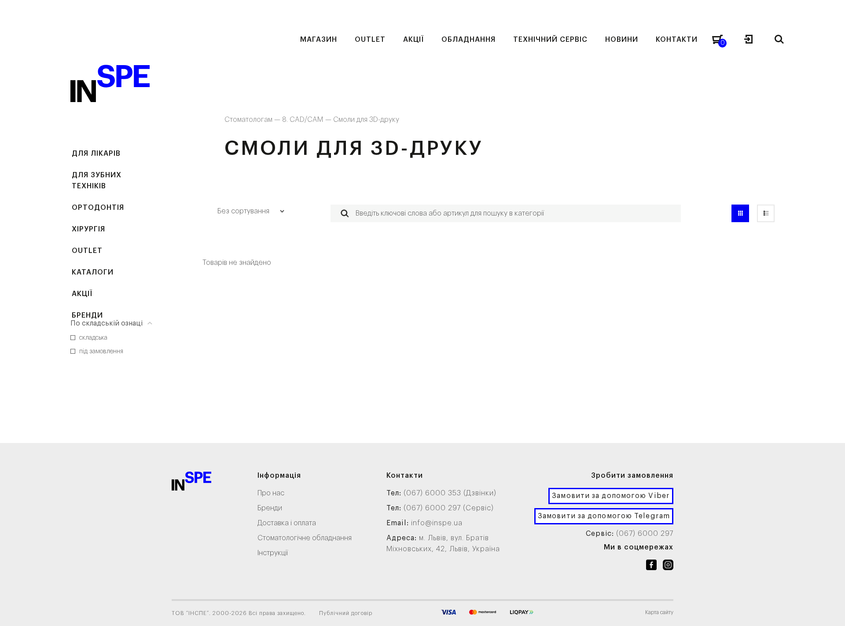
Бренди (87, 315)
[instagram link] (668, 567)
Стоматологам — (253, 119)
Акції (82, 293)
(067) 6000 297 (644, 533)
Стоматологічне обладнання (304, 538)
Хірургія (88, 229)
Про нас (270, 493)
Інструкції (272, 552)
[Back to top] (830, 611)
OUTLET (87, 250)
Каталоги (93, 272)
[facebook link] (651, 567)
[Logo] (191, 483)
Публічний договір (345, 613)
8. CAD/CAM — (307, 119)
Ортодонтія (98, 207)
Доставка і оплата (286, 523)
